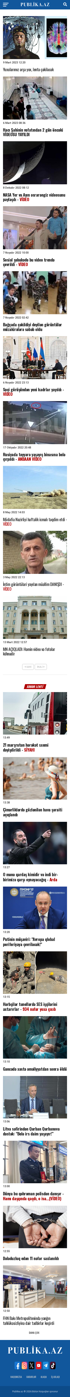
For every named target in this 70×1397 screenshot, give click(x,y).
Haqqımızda (16, 1377)
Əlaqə (44, 1377)
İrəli (40, 666)
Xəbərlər (31, 1377)
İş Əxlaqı (55, 1377)
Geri (28, 666)
